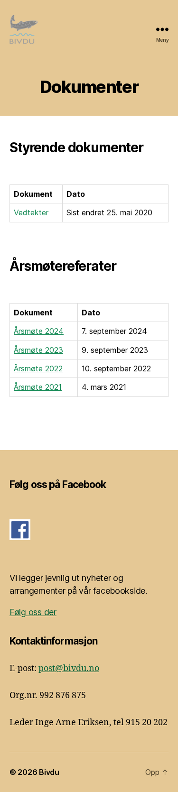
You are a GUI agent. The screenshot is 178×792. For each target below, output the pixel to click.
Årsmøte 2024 (39, 331)
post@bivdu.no (68, 668)
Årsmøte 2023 (38, 350)
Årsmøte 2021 (38, 387)
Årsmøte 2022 (38, 368)
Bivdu (49, 772)
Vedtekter (31, 212)
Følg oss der (32, 612)
